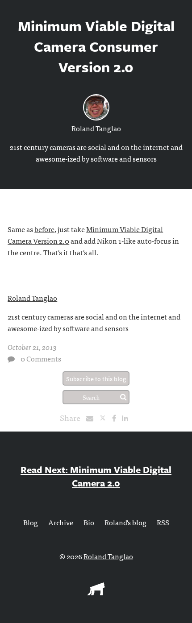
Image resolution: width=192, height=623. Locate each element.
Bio (88, 522)
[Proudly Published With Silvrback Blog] (96, 592)
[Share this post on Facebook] (116, 418)
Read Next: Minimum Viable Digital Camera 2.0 (96, 476)
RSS (163, 522)
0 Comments (41, 358)
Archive (60, 522)
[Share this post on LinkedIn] (127, 418)
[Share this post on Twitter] (105, 418)
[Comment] (11, 358)
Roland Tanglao (96, 128)
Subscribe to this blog (96, 378)
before (44, 229)
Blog (30, 522)
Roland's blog (125, 522)
